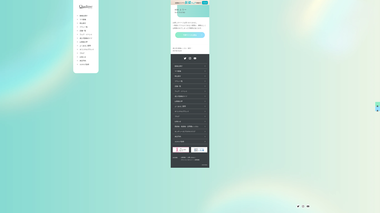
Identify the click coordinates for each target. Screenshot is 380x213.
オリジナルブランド (87, 49)
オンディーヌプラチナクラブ (185, 131)
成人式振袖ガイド (86, 38)
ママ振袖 (83, 19)
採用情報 (197, 160)
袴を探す (83, 23)
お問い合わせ (191, 157)
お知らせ (83, 57)
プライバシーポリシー (187, 160)
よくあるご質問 (85, 45)
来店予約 (83, 60)
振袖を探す (84, 15)
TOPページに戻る (190, 35)
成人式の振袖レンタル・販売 (182, 48)
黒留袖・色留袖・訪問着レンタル (186, 126)
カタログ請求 (84, 64)
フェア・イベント (86, 34)
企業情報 (183, 157)
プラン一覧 (84, 27)
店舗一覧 (83, 30)
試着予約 (378, 104)
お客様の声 (84, 42)
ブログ (82, 53)
